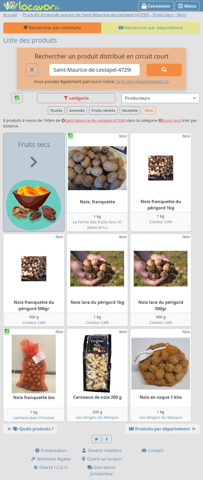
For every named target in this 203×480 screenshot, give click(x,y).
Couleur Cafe (160, 221)
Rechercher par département (153, 28)
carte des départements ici (141, 81)
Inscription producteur (103, 470)
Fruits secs (171, 120)
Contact (155, 450)
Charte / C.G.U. (53, 467)
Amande (77, 110)
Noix (149, 110)
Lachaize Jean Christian (33, 417)
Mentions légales (53, 459)
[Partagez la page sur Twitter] (96, 439)
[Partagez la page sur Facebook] (107, 439)
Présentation (53, 450)
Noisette (130, 110)
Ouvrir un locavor (104, 459)
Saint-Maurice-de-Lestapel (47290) (95, 120)
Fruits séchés (103, 110)
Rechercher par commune (54, 28)
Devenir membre (104, 450)
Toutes (56, 110)
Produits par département (162, 429)
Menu (189, 6)
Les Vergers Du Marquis (97, 417)
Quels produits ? (36, 429)
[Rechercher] (164, 70)
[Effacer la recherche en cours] (32, 70)
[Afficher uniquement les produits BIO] (17, 98)
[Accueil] (31, 5)
